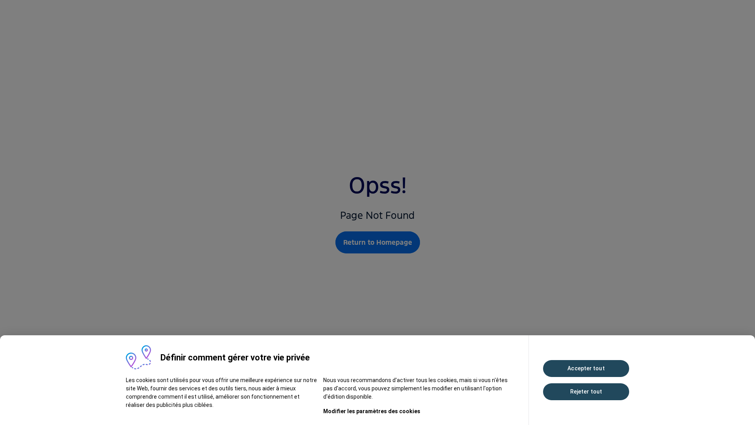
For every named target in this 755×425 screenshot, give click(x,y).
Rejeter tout (586, 391)
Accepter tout (585, 368)
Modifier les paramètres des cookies (371, 411)
